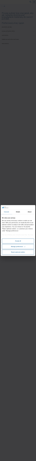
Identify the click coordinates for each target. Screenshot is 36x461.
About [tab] (29, 212)
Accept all (18, 241)
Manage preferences (17, 246)
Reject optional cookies (18, 252)
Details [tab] (18, 212)
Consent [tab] (6, 212)
